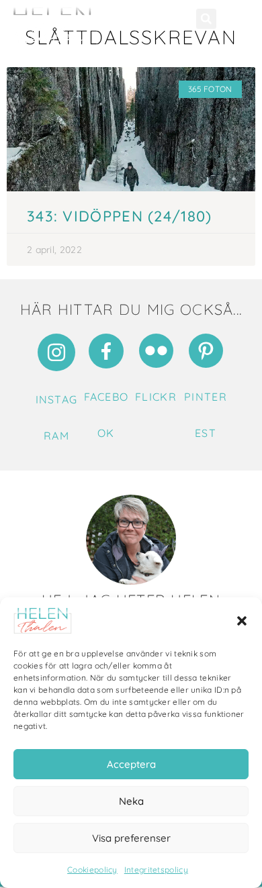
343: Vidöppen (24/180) (119, 216)
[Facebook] (106, 351)
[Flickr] (156, 351)
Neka (131, 801)
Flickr (156, 396)
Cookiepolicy (92, 870)
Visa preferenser (131, 838)
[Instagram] (56, 352)
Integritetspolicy (156, 870)
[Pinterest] (206, 351)
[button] (242, 621)
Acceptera (131, 764)
